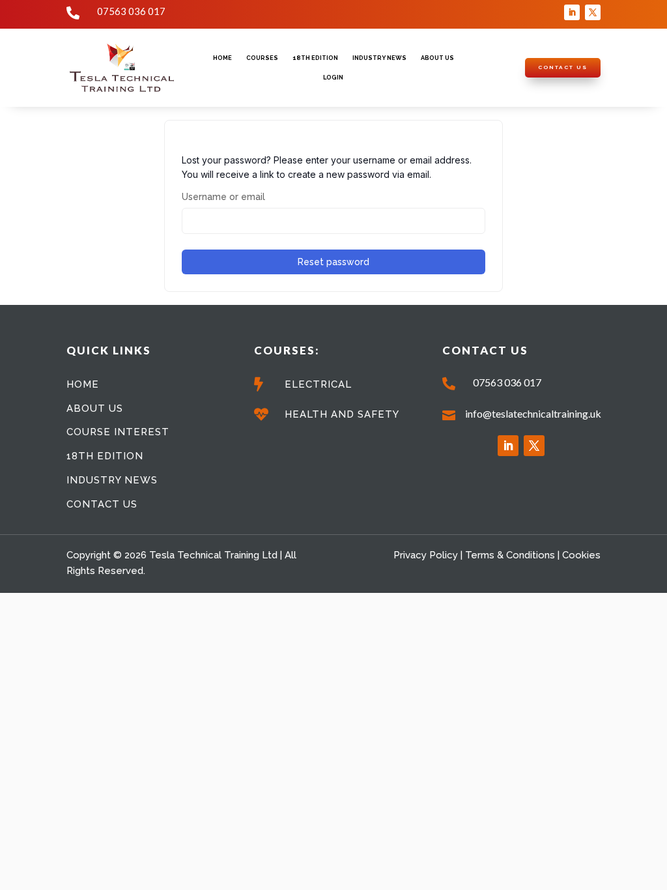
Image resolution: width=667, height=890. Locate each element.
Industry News (379, 57)
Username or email (223, 197)
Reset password (333, 262)
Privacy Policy (425, 555)
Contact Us (563, 67)
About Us (437, 57)
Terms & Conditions (510, 555)
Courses (262, 57)
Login (333, 77)
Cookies (581, 555)
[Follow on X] (593, 12)
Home (222, 57)
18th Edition (315, 57)
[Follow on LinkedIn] (572, 12)
